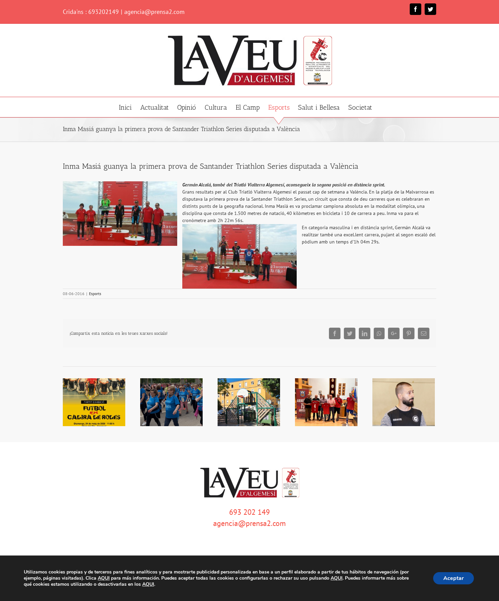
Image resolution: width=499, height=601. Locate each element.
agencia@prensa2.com (154, 12)
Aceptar (453, 578)
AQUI (104, 578)
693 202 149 (249, 512)
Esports (95, 293)
